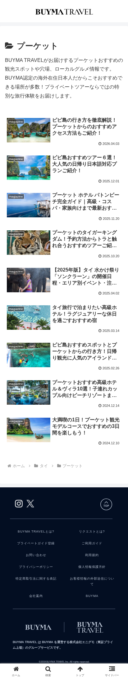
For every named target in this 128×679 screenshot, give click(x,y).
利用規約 (92, 555)
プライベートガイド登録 (36, 543)
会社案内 (36, 596)
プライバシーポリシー (36, 566)
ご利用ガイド (92, 543)
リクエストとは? (92, 531)
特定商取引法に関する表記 (36, 578)
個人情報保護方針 (92, 566)
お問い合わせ (36, 555)
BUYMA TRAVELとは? (36, 531)
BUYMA (92, 596)
